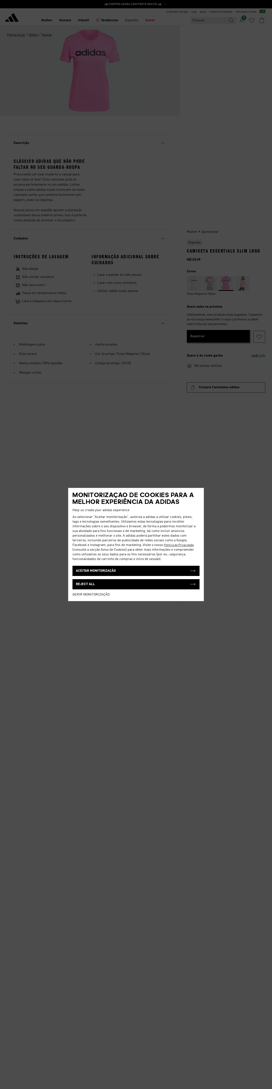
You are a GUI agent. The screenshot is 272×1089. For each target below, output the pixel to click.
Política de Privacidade (179, 545)
